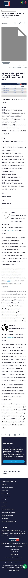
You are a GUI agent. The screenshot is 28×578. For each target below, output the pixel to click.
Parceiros (3, 484)
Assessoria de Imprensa (7, 487)
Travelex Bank (10, 230)
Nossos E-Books (5, 496)
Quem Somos (4, 490)
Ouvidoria (4, 506)
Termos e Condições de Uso (8, 521)
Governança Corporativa (7, 509)
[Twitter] (19, 23)
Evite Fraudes (4, 518)
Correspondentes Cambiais (8, 512)
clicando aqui (17, 535)
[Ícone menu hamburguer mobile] (2, 5)
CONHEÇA (13, 461)
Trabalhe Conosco (6, 503)
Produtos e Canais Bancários (8, 481)
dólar (8, 280)
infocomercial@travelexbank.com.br (14, 557)
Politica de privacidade (7, 515)
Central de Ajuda (5, 493)
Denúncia (3, 500)
